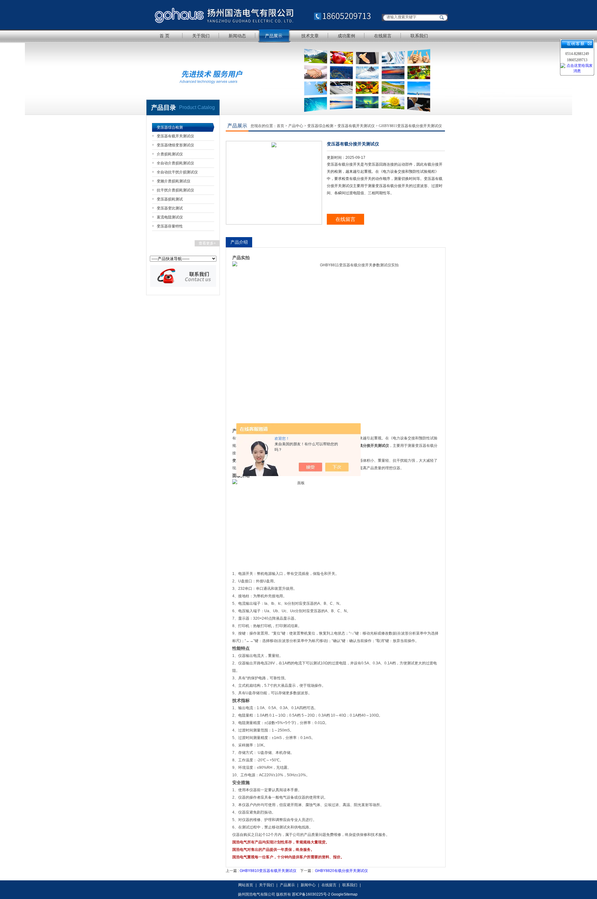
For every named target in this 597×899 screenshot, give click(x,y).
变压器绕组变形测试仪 (175, 145)
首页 (280, 126)
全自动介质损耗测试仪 (175, 163)
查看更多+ (207, 243)
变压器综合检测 (170, 127)
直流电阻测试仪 (170, 217)
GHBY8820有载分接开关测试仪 (341, 871)
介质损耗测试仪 (170, 154)
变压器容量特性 (170, 226)
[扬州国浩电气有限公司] (262, 15)
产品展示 (273, 35)
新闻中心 (308, 885)
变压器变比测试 (170, 208)
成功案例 (346, 35)
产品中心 (295, 126)
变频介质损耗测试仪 (173, 181)
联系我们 (419, 35)
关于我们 (201, 35)
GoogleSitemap (344, 894)
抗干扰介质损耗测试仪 (175, 190)
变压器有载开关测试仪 (175, 136)
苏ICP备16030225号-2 (311, 894)
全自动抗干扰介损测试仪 (177, 172)
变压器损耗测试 (170, 199)
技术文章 (310, 35)
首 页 (164, 35)
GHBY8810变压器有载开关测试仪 (268, 871)
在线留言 (382, 35)
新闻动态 (237, 35)
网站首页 (245, 885)
